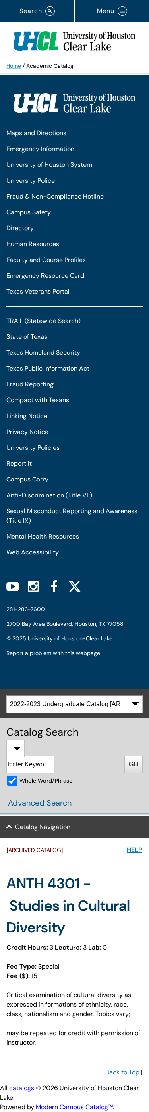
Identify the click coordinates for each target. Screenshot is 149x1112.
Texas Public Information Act (47, 368)
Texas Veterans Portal (38, 291)
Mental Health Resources (42, 536)
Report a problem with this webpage (53, 653)
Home (13, 65)
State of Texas (26, 336)
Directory (20, 228)
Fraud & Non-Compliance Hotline (55, 196)
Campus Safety (28, 212)
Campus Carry (27, 479)
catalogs (21, 1088)
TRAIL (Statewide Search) (43, 321)
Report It (19, 463)
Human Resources (32, 244)
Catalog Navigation (42, 827)
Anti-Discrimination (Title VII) (49, 495)
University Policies (33, 447)
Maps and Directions (36, 133)
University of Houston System (49, 164)
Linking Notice (26, 416)
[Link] (74, 39)
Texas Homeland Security (43, 352)
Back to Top (122, 1072)
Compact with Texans (37, 400)
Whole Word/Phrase (45, 780)
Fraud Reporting (30, 384)
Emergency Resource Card (45, 275)
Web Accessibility (32, 552)
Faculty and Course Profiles (46, 260)
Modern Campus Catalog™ (74, 1107)
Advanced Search (40, 803)
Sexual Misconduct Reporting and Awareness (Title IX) (71, 516)
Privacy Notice (27, 432)
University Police (30, 180)
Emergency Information (40, 149)
